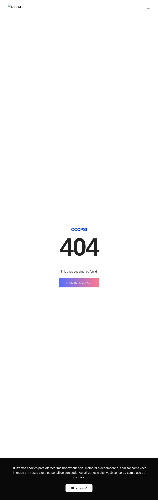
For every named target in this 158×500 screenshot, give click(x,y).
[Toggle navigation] (148, 7)
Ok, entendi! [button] (79, 488)
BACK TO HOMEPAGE (79, 282)
